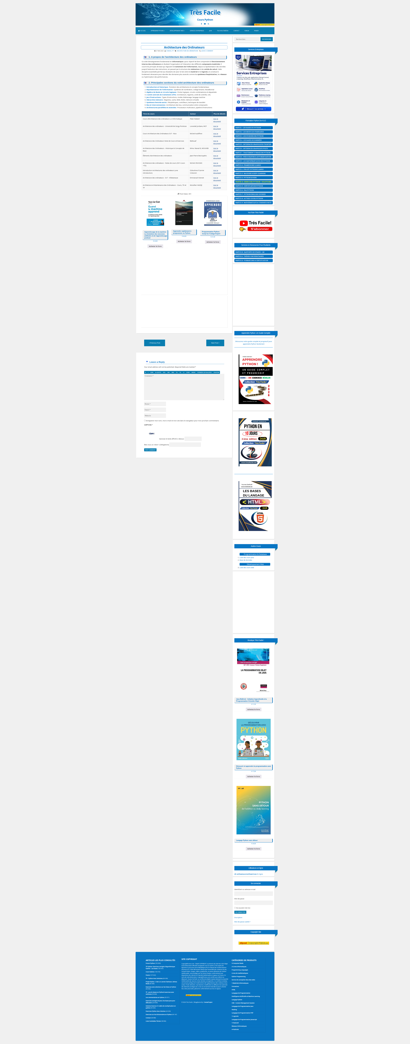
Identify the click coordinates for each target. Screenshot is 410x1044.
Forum (247, 31)
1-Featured (235, 1023)
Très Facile (205, 12)
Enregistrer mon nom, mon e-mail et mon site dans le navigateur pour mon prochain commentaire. (182, 421)
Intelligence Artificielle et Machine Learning (246, 996)
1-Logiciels (235, 1016)
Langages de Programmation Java (242, 1006)
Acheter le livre (155, 246)
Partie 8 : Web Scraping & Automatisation (253, 157)
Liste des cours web (247, 567)
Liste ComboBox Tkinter (153, 1021)
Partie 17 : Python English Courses (250, 194)
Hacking (234, 1009)
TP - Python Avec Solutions (154, 978)
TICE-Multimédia (222, 31)
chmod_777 (170, 51)
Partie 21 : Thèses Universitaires (249, 256)
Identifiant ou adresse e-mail (244, 889)
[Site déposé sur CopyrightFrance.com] (253, 949)
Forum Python (150, 963)
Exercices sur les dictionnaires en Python (159, 1014)
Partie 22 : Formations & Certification (251, 260)
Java (210, 31)
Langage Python (237, 1000)
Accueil (143, 31)
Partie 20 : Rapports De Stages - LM (249, 252)
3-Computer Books (237, 963)
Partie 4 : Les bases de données (248, 140)
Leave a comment (207, 51)
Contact (236, 31)
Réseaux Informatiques (239, 1026)
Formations (235, 986)
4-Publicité (235, 1029)
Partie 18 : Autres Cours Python (249, 198)
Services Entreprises (197, 31)
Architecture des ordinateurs (187, 51)
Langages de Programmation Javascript (244, 1019)
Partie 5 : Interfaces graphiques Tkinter (253, 144)
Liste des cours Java (247, 557)
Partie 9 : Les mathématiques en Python (252, 161)
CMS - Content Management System (243, 1003)
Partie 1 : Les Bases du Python (248, 128)
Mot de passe (239, 899)
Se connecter (240, 912)
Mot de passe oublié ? (242, 922)
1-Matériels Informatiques (240, 983)
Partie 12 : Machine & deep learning (250, 173)
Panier (256, 31)
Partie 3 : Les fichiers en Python (249, 136)
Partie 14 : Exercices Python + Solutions (253, 182)
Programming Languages (240, 970)
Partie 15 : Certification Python (249, 186)
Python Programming (239, 976)
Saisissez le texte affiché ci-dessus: (171, 439)
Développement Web (177, 31)
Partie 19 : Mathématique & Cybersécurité (253, 203)
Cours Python (150, 972)
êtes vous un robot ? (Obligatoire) (156, 445)
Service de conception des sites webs (243, 980)
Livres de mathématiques (240, 973)
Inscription (238, 917)
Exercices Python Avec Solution (155, 1011)
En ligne (248, 874)
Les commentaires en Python (155, 997)
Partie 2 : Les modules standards (249, 132)
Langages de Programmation (241, 993)
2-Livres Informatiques (239, 966)
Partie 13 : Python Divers (246, 178)
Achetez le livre (253, 709)
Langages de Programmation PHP (242, 1013)
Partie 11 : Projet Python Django (249, 169)
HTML (233, 990)
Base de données (246, 560)
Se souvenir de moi (243, 908)
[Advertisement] (184, 275)
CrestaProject (208, 1002)
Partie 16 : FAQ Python (244, 190)
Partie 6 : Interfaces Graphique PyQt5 (251, 148)
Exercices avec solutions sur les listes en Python (161, 987)
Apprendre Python (157, 31)
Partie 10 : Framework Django (248, 165)
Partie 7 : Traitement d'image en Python (252, 153)
